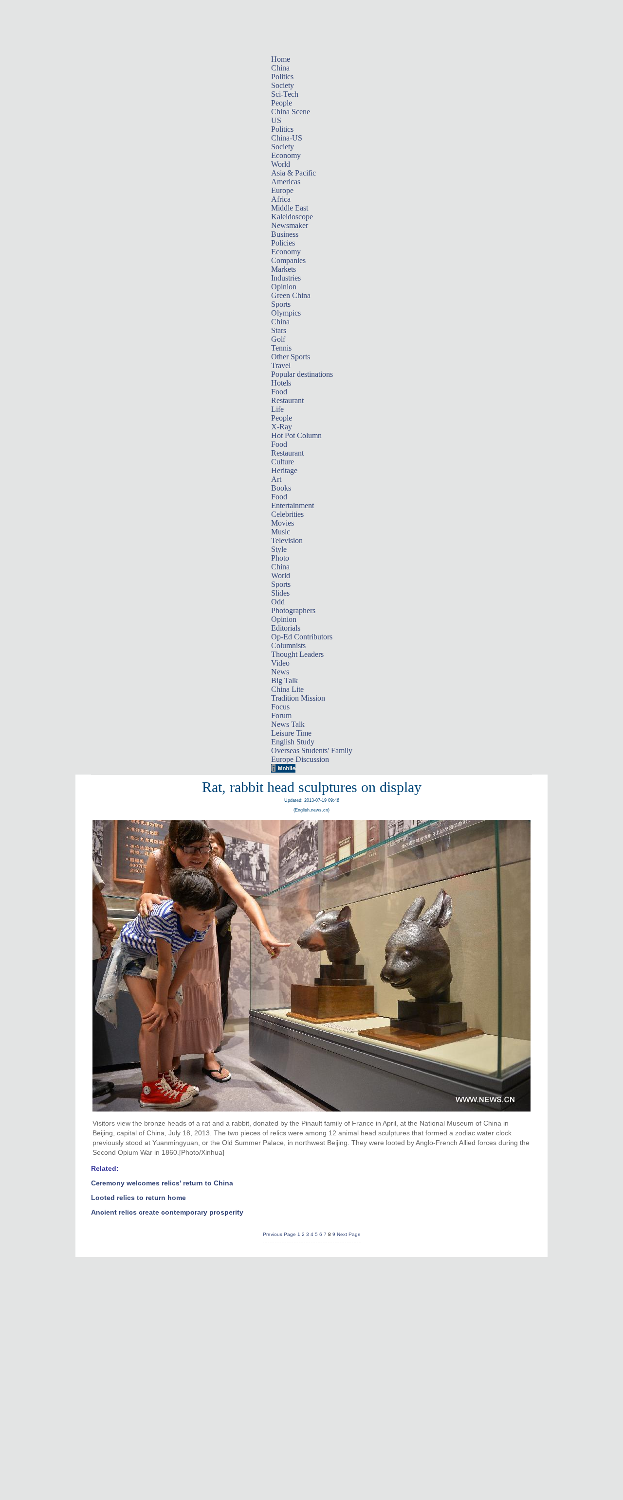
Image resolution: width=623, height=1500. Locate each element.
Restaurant (287, 400)
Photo (280, 558)
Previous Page (279, 1234)
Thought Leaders (297, 654)
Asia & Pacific (293, 173)
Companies (288, 260)
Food (279, 392)
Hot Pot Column (296, 435)
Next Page (349, 1234)
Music (280, 532)
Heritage (284, 470)
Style (279, 549)
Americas (285, 181)
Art (276, 479)
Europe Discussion (300, 759)
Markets (283, 269)
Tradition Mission (298, 698)
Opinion (283, 286)
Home (280, 59)
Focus (280, 707)
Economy (286, 155)
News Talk (288, 724)
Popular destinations (302, 374)
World (280, 164)
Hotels (281, 383)
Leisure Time (291, 733)
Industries (286, 278)
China (280, 68)
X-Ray (281, 427)
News (280, 672)
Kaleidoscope (292, 216)
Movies (282, 523)
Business (284, 234)
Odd (278, 602)
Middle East (289, 208)
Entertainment (292, 505)
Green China (291, 295)
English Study (292, 742)
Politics (282, 76)
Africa (281, 199)
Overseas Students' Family (311, 750)
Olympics (286, 313)
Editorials (285, 628)
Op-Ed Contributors (301, 637)
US (276, 120)
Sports (281, 304)
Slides (280, 593)
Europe (282, 190)
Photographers (293, 610)
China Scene (290, 111)
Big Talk (284, 680)
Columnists (288, 645)
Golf (278, 339)
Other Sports (290, 357)
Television (287, 540)
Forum (281, 715)
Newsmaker (289, 225)
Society (282, 85)
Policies (283, 243)
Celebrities (287, 514)
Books (281, 488)
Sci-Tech (284, 94)
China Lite (287, 689)
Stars (278, 330)
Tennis (281, 348)
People (281, 103)
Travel (281, 365)
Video (280, 663)
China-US (286, 138)
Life (277, 409)
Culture (282, 462)
